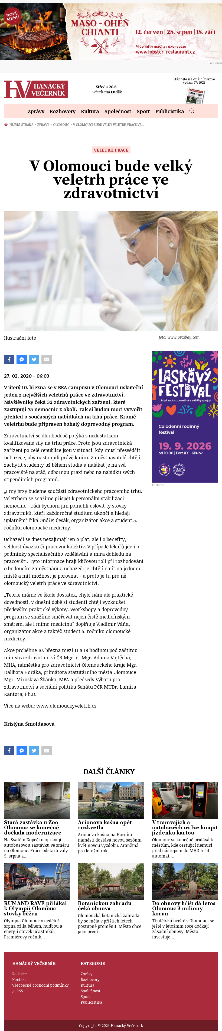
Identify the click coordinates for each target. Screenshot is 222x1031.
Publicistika (169, 111)
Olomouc (62, 124)
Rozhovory (63, 111)
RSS (20, 990)
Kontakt (19, 979)
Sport (143, 111)
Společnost (118, 111)
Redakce (19, 973)
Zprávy (36, 111)
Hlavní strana (22, 124)
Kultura (90, 111)
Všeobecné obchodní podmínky (40, 985)
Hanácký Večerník (36, 89)
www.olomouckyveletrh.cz (66, 705)
